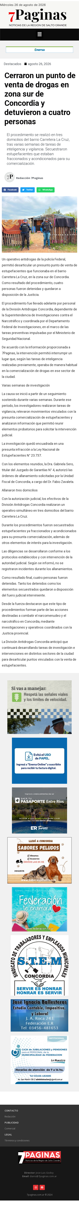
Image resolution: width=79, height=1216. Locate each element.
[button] (39, 35)
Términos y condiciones (17, 1140)
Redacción (10, 1116)
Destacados (12, 64)
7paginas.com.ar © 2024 (39, 1194)
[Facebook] (42, 1187)
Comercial (10, 1128)
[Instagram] (35, 1187)
